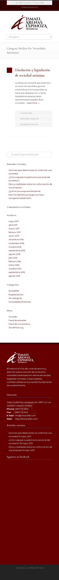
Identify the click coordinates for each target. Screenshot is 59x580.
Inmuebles (14, 291)
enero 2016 (14, 265)
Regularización (16, 294)
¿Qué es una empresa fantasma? (25, 191)
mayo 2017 (14, 221)
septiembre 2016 (17, 250)
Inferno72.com (36, 568)
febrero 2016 (15, 261)
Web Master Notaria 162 (29, 119)
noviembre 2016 (16, 243)
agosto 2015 (14, 276)
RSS (32, 8)
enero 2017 (14, 236)
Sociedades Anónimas (29, 124)
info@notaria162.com (25, 415)
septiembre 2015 (17, 272)
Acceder (13, 316)
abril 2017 (13, 225)
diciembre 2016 (16, 239)
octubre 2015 (15, 268)
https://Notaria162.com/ (26, 419)
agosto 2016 (14, 254)
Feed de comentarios (19, 324)
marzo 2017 (14, 228)
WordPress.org (16, 327)
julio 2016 (13, 258)
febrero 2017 (15, 232)
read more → (33, 103)
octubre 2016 (15, 247)
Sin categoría (15, 298)
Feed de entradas (17, 320)
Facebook (26, 8)
